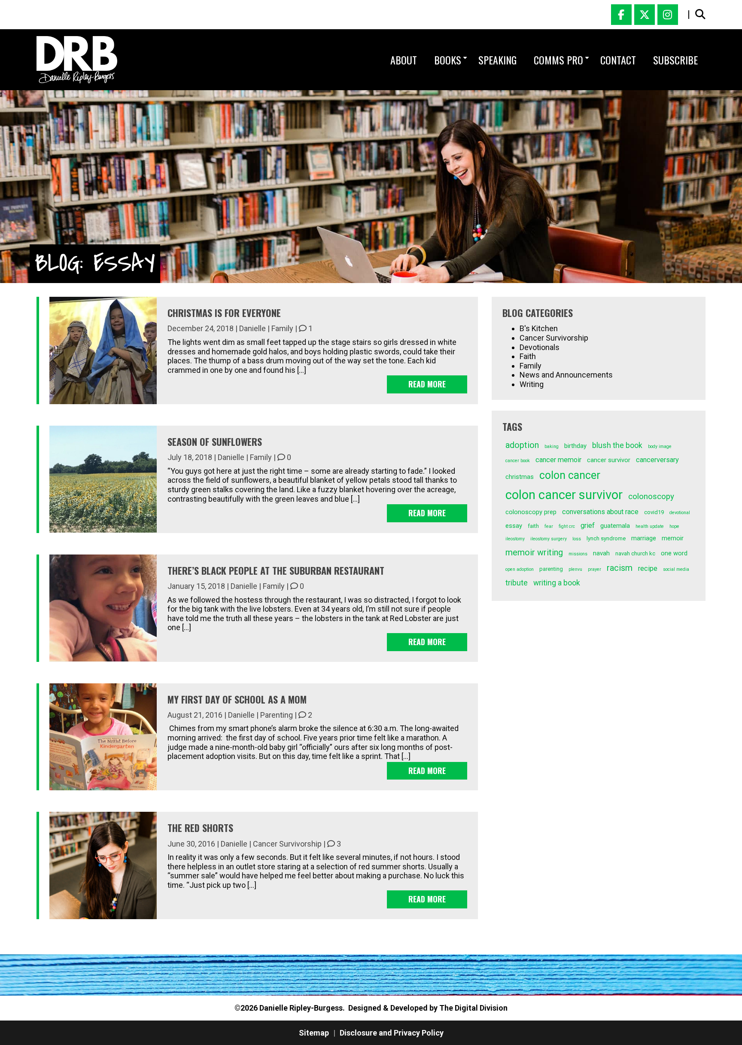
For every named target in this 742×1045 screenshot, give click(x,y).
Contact (618, 59)
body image (660, 446)
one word (674, 553)
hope (674, 526)
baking (551, 446)
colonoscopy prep (530, 512)
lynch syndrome (606, 538)
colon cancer (569, 475)
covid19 (654, 512)
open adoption (519, 569)
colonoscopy (651, 496)
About (403, 59)
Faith (528, 356)
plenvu (575, 569)
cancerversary (657, 460)
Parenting (276, 714)
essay (513, 526)
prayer (594, 569)
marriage (643, 538)
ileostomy (515, 539)
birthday (575, 446)
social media (676, 569)
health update (650, 526)
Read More (427, 384)
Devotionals (540, 347)
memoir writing (534, 553)
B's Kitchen (539, 328)
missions (578, 554)
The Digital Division (473, 1007)
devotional (679, 512)
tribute (516, 583)
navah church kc (635, 553)
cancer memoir (558, 460)
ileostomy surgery (548, 539)
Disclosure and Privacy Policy (392, 1032)
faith (533, 526)
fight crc (567, 526)
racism (620, 568)
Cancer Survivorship (287, 843)
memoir (673, 538)
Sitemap (314, 1032)
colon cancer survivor (564, 494)
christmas (519, 477)
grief (588, 525)
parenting (551, 569)
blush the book (617, 445)
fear (548, 526)
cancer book (517, 460)
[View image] (76, 59)
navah (601, 553)
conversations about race (600, 512)
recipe (647, 568)
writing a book (556, 583)
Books (447, 59)
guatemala (615, 526)
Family (282, 328)
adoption (522, 445)
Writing (532, 384)
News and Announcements (566, 374)
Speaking (497, 59)
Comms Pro (558, 59)
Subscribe (675, 59)
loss (576, 539)
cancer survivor (608, 460)
